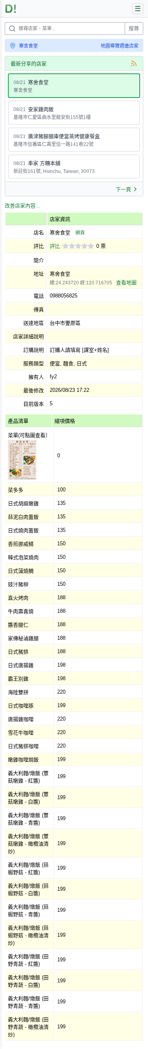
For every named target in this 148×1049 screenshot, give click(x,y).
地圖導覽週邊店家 (120, 46)
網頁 (80, 233)
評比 (55, 246)
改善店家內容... (22, 206)
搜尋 (134, 28)
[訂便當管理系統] (11, 8)
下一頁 (123, 189)
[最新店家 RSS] (133, 63)
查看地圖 (126, 283)
